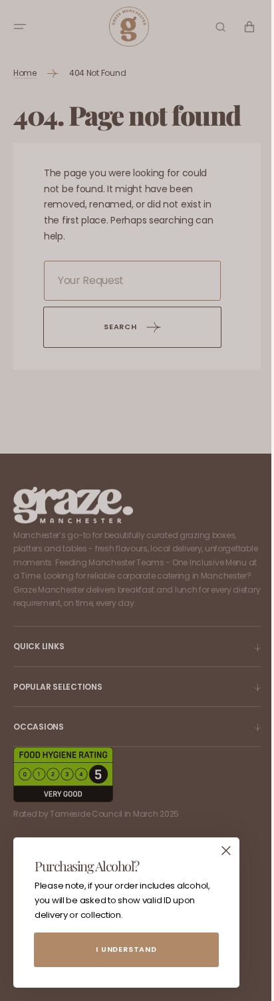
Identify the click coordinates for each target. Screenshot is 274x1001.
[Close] (226, 850)
